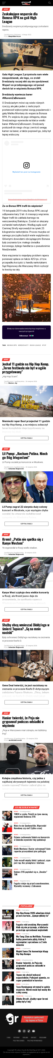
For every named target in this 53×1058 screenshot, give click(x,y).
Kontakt (33, 1037)
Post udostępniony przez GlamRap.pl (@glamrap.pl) (27, 199)
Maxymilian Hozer (14, 36)
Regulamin (42, 1037)
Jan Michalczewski (15, 740)
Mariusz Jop (12, 383)
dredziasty (23, 345)
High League (36, 345)
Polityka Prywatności (34, 1041)
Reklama (25, 1037)
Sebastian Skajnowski (16, 469)
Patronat (16, 1037)
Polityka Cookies (18, 1041)
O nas (8, 1037)
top (44, 345)
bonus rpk (12, 345)
